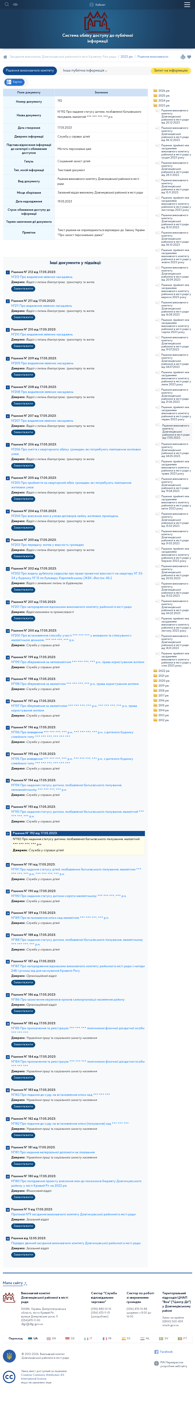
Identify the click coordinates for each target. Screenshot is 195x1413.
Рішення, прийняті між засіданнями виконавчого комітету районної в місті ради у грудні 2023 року (176, 151)
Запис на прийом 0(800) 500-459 (173, 1319)
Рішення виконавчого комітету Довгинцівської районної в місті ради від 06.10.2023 (175, 238)
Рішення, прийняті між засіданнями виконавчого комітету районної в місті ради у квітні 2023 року (176, 502)
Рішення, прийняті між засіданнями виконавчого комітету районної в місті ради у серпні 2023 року (176, 326)
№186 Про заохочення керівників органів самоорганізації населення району (68, 1000)
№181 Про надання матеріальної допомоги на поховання (53, 1152)
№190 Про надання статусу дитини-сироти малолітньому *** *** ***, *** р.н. (68, 896)
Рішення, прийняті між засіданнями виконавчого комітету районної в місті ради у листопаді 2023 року (176, 204)
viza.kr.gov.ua (170, 1325)
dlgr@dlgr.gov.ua (32, 1324)
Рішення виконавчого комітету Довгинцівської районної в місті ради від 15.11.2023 (175, 186)
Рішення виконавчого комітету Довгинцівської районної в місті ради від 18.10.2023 (175, 221)
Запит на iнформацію (171, 70)
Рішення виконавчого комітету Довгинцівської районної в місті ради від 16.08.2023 (175, 308)
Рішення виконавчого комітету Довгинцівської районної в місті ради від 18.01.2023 (175, 642)
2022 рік (164, 671)
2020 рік (164, 680)
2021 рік (163, 675)
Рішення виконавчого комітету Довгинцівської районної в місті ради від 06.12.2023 (175, 134)
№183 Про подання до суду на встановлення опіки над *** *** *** (60, 1095)
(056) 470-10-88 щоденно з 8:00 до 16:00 (139, 1313)
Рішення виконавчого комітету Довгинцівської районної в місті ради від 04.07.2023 (175, 361)
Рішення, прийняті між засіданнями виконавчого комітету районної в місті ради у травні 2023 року (176, 467)
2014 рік (163, 710)
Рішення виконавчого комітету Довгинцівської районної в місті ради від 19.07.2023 (175, 343)
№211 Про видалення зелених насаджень (41, 306)
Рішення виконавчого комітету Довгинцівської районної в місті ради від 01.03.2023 (175, 537)
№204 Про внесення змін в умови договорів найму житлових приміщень (64, 516)
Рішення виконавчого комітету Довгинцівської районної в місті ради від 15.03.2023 (175, 520)
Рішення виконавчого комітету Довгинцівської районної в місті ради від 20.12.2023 (175, 116)
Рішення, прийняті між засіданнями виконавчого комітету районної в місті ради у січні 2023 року (176, 659)
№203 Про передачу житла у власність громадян (47, 545)
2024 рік (164, 100)
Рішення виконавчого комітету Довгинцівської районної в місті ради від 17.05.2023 (176, 431)
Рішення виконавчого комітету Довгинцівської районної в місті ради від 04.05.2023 (175, 450)
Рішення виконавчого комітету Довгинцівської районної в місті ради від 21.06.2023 (175, 396)
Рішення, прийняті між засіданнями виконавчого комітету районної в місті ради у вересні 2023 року (176, 291)
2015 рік (163, 705)
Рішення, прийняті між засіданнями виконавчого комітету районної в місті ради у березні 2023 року (176, 555)
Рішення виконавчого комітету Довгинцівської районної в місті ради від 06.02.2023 (175, 607)
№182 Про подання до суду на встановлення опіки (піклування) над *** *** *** (70, 1124)
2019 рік (163, 685)
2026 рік (164, 90)
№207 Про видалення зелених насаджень (42, 421)
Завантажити (23, 288)
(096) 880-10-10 (101, 1309)
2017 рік (163, 695)
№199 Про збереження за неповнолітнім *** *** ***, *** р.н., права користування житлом (77, 662)
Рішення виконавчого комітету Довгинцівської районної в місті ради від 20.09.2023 (175, 273)
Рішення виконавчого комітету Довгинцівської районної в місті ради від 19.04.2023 (175, 485)
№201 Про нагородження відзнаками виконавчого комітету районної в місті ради (71, 607)
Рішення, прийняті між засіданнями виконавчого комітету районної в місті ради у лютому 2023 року (176, 624)
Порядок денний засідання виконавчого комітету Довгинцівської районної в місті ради (76, 1243)
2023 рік (164, 105)
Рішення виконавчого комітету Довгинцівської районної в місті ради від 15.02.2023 (175, 589)
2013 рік (163, 715)
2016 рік (163, 700)
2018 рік (163, 690)
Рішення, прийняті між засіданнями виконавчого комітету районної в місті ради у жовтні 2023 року (176, 256)
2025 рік (164, 95)
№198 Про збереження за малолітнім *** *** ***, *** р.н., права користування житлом (75, 684)
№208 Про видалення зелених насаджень (42, 392)
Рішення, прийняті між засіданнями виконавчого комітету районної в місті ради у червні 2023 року (176, 413)
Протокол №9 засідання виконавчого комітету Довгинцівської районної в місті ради (73, 1214)
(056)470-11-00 (30, 1320)
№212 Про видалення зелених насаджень (42, 277)
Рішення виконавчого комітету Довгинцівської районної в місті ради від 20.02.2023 (175, 572)
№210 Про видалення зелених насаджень (42, 334)
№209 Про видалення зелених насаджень (42, 363)
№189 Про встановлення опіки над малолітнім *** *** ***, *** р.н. (60, 918)
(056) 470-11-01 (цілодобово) (100, 1314)
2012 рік (163, 720)
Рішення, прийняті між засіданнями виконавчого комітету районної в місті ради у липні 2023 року (176, 378)
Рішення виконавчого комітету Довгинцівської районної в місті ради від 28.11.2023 (175, 169)
